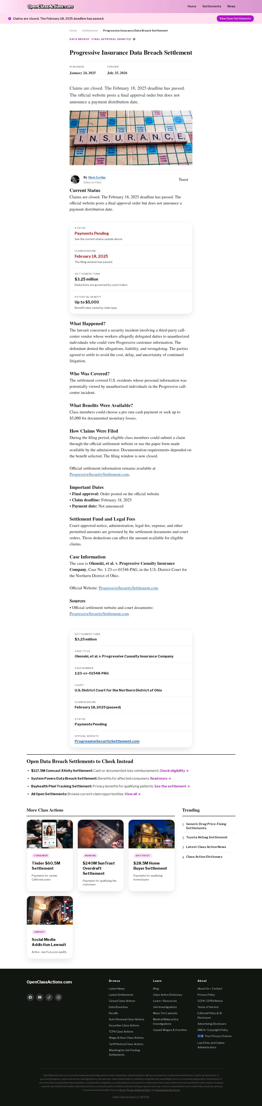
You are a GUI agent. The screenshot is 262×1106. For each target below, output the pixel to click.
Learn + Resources (165, 1000)
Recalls (113, 1013)
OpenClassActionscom (49, 982)
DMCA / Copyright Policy (213, 1030)
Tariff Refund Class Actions (126, 1044)
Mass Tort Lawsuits (165, 1013)
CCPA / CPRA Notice (210, 1000)
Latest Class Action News (206, 847)
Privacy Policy (206, 994)
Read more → (160, 778)
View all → (133, 794)
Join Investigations (165, 1007)
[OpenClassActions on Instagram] (58, 997)
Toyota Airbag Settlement (207, 837)
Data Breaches (118, 1007)
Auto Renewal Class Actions (126, 1019)
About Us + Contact (210, 988)
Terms (122, 1090)
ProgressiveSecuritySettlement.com (99, 474)
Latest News (117, 988)
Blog (156, 988)
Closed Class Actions (122, 1000)
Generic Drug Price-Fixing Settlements (206, 826)
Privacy (130, 1090)
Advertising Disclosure (212, 1023)
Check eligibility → (174, 771)
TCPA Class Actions (121, 1031)
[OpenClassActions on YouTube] (39, 997)
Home (192, 6)
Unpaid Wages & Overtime (170, 1030)
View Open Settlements (235, 18)
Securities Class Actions (124, 1025)
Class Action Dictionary (204, 857)
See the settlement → (172, 786)
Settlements (211, 6)
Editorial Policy (143, 1090)
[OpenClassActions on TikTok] (49, 997)
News (231, 6)
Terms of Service (208, 1007)
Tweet (183, 179)
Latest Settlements (121, 994)
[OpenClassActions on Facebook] (30, 997)
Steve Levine (97, 177)
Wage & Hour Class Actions (126, 1037)
